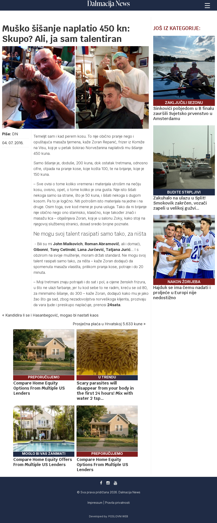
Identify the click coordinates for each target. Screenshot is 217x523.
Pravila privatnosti (117, 502)
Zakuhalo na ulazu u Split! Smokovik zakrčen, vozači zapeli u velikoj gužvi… (180, 203)
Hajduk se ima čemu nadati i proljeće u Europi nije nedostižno (182, 292)
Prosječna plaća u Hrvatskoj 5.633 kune (107, 324)
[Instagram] (108, 483)
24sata (113, 305)
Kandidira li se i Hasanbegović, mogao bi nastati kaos (52, 315)
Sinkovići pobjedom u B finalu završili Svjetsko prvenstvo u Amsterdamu (183, 113)
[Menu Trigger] (207, 5)
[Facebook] (101, 483)
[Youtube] (115, 483)
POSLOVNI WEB (118, 516)
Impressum (95, 502)
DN (15, 134)
